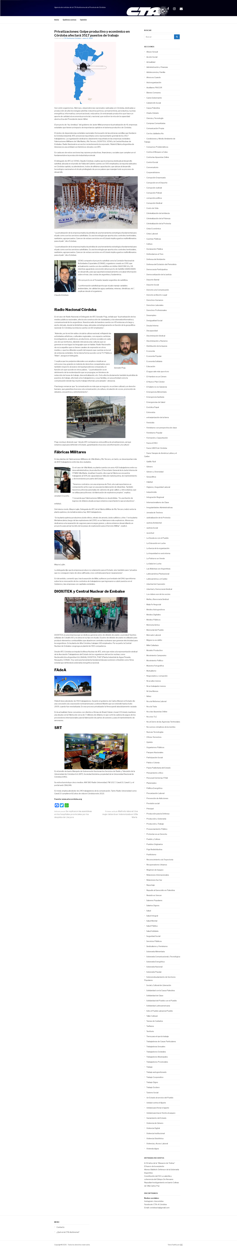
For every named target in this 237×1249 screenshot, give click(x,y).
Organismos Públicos (155, 747)
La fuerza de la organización (157, 548)
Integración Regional (155, 497)
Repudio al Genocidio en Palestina (160, 890)
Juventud (150, 533)
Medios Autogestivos (155, 609)
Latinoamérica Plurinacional (157, 574)
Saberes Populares (154, 900)
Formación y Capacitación (157, 438)
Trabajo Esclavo (153, 1087)
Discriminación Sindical (155, 336)
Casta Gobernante (154, 98)
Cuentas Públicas (153, 239)
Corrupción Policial (154, 193)
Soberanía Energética (155, 962)
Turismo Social (152, 1092)
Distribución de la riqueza (156, 346)
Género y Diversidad (154, 472)
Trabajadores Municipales (157, 1057)
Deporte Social (152, 285)
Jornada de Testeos (154, 512)
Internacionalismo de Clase (157, 502)
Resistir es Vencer (154, 895)
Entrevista (150, 412)
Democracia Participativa (157, 269)
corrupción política (154, 198)
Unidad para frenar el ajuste (157, 1108)
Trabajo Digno (152, 1082)
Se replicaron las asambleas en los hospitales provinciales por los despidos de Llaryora (73, 814)
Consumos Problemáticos (157, 147)
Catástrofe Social (153, 103)
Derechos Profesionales (156, 310)
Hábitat (149, 482)
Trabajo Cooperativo (154, 1077)
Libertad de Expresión (155, 584)
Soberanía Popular (154, 972)
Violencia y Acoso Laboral (157, 1143)
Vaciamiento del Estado (156, 1118)
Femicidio (150, 423)
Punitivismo (151, 854)
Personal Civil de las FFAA (157, 778)
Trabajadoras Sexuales (155, 1046)
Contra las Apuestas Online (157, 157)
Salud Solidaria (152, 931)
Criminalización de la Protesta (158, 223)
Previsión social (152, 803)
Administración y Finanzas (157, 67)
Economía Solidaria (154, 361)
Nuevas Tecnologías (154, 732)
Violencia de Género (154, 1123)
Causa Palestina (153, 108)
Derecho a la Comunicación (157, 290)
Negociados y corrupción (157, 676)
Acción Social (151, 57)
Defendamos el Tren (154, 254)
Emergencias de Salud (155, 402)
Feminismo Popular (154, 433)
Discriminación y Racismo (157, 341)
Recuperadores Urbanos (156, 865)
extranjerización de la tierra (157, 417)
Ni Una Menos (152, 691)
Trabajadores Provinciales (157, 1062)
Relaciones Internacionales (157, 875)
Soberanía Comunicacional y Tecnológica (163, 957)
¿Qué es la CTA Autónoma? (68, 1232)
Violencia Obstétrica (154, 1138)
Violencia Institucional (155, 1133)
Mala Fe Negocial (153, 604)
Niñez (148, 696)
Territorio (150, 1031)
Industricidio (151, 492)
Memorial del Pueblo (155, 630)
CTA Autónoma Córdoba (72, 38)
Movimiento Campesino (156, 655)
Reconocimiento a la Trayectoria (159, 860)
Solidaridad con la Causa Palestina (160, 990)
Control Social (152, 162)
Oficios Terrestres (153, 737)
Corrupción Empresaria (156, 178)
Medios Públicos (153, 620)
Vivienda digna (152, 1149)
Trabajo (149, 1067)
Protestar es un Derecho (156, 834)
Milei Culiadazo (152, 645)
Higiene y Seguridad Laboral (158, 487)
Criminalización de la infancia (158, 213)
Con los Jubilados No (155, 133)
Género (149, 467)
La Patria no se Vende (155, 558)
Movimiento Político (154, 660)
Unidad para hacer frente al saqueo (160, 1113)
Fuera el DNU (152, 443)
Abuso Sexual (152, 52)
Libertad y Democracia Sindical (159, 589)
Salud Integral (152, 916)
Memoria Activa (153, 625)
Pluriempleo (151, 783)
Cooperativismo (153, 172)
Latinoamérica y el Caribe (156, 579)
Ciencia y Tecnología (154, 118)
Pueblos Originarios (154, 844)
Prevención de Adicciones (157, 798)
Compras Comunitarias (155, 123)
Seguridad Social (153, 936)
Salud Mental (151, 921)
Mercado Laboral (153, 635)
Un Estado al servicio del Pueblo (159, 1098)
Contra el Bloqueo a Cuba (157, 152)
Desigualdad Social (154, 320)
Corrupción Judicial (154, 188)
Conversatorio (152, 167)
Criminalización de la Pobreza (158, 218)
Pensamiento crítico (154, 773)
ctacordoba (158, 1201)
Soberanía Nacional (154, 967)
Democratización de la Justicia (158, 274)
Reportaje (150, 885)
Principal (150, 809)
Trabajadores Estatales (156, 1052)
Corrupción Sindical (154, 203)
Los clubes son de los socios (158, 594)
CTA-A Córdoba (160, 1204)
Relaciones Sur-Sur (154, 880)
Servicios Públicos (154, 941)
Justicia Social (152, 528)
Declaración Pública (154, 249)
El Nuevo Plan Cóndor (155, 382)
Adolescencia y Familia (155, 72)
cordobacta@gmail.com (159, 1208)
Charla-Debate (152, 113)
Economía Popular (154, 356)
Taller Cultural (152, 1016)
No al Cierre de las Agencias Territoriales (163, 722)
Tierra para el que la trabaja (157, 1036)
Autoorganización (153, 82)
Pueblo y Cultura (153, 839)
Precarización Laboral (155, 793)
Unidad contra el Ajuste (156, 1103)
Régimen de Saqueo (154, 870)
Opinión (83, 20)
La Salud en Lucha (153, 564)
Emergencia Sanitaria (155, 397)
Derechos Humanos (154, 300)
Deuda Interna (152, 326)
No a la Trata (151, 706)
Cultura (149, 244)
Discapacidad (152, 331)
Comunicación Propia (155, 128)
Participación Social (154, 757)
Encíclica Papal (152, 407)
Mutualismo (151, 671)
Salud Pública (152, 926)
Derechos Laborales (154, 305)
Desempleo (151, 315)
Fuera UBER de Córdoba (156, 448)
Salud (148, 911)
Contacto (60, 1227)
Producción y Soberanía (156, 819)
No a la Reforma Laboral (156, 701)
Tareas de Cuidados (154, 1021)
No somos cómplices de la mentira (160, 727)
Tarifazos (150, 1026)
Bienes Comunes (153, 93)
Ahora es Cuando (153, 77)
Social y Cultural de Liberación (158, 985)
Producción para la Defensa (157, 814)
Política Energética (154, 788)
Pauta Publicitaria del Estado (158, 768)
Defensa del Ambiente (155, 259)
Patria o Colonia (152, 763)
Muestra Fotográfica (155, 666)
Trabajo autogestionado (156, 1072)
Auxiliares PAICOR (154, 87)
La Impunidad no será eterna (158, 553)
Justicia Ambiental (154, 523)
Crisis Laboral (152, 234)
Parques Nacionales (154, 752)
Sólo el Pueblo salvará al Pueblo (159, 1011)
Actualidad (150, 62)
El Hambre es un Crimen (156, 377)
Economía (150, 351)
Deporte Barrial (152, 280)
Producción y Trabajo (155, 824)
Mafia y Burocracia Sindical (157, 599)
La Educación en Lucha (156, 543)
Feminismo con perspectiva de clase (161, 428)
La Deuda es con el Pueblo (157, 538)
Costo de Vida (152, 208)
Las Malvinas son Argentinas (158, 569)
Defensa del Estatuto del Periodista (161, 264)
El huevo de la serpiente (154, 1166)
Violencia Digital (153, 1128)
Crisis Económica (153, 229)
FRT (181, 1245)
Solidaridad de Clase (154, 995)
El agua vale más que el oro (157, 371)
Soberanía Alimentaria (155, 951)
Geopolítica (151, 477)
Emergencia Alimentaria (156, 392)
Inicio (56, 20)
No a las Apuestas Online (156, 712)
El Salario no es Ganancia (156, 387)
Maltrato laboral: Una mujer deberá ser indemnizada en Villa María (120, 814)
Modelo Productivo (154, 650)
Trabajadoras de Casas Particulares (161, 1041)
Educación (150, 366)
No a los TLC (151, 717)
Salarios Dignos (152, 905)
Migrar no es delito (154, 640)
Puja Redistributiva (154, 849)
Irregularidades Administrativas (159, 507)
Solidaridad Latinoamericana (158, 1006)
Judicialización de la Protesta (158, 518)
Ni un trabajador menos (156, 686)
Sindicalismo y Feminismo (157, 946)
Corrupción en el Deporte (156, 183)
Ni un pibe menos (153, 681)
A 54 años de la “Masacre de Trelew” (159, 1163)
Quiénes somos (69, 20)
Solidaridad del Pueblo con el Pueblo (161, 1001)
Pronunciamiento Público (156, 829)
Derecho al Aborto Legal (156, 295)
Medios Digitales (153, 615)
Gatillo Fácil (151, 462)
